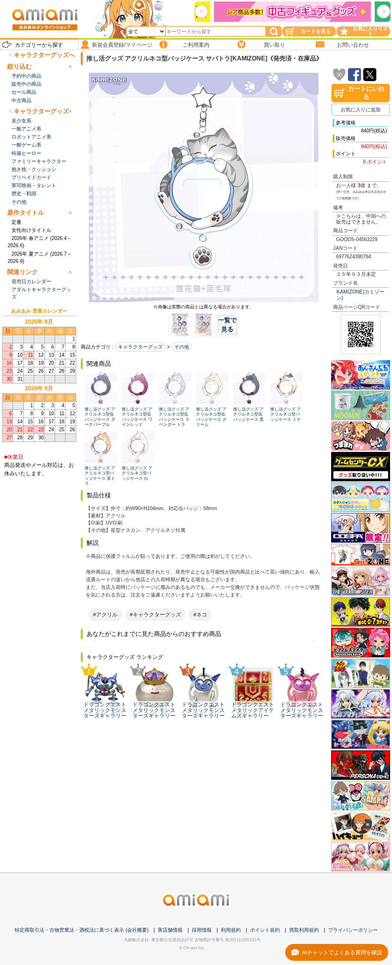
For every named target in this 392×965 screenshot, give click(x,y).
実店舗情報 (170, 930)
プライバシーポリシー (353, 930)
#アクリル (105, 614)
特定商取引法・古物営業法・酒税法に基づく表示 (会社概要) (82, 930)
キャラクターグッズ (140, 347)
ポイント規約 (265, 930)
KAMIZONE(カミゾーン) (360, 294)
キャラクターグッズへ (44, 55)
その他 (181, 347)
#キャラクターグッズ (155, 614)
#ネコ (200, 614)
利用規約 (231, 930)
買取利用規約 (304, 930)
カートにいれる (366, 92)
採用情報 (202, 930)
